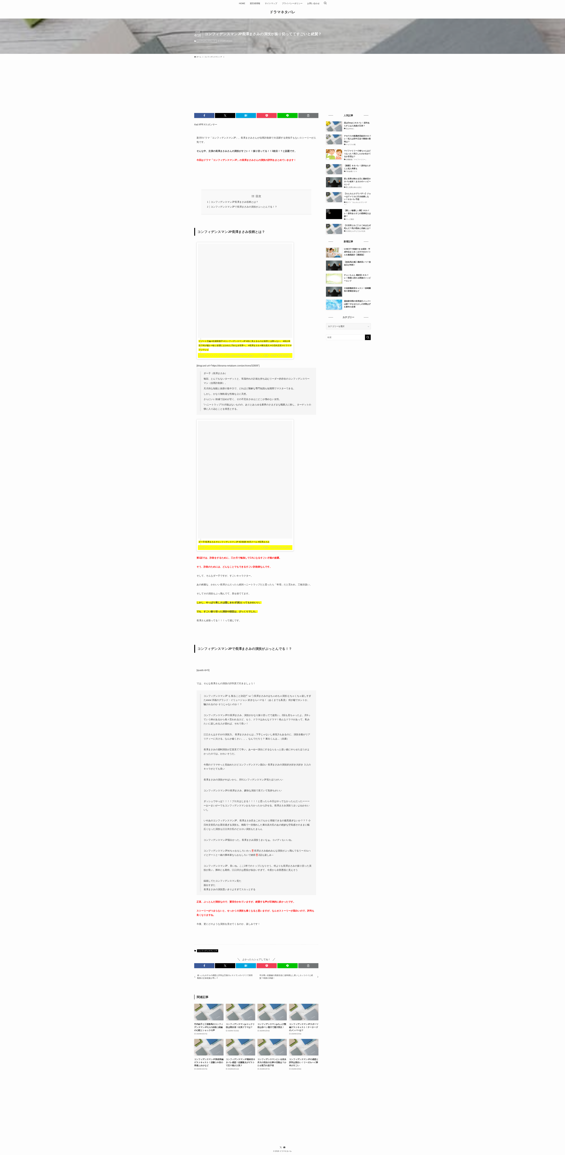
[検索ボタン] (325, 3)
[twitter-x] (280, 1147)
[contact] (284, 1147)
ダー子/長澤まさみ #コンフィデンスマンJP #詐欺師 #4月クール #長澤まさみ (233, 542)
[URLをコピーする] (308, 115)
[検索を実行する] (368, 337)
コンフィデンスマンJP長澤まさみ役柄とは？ (234, 202)
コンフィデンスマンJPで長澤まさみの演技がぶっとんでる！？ (244, 207)
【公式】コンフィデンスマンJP (212, 355)
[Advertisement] (282, 81)
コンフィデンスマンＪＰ (207, 41)
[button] (204, 115)
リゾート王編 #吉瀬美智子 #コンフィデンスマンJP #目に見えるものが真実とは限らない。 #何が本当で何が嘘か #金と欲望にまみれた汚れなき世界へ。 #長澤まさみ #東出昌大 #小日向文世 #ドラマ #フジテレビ (244, 345)
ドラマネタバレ (282, 12)
